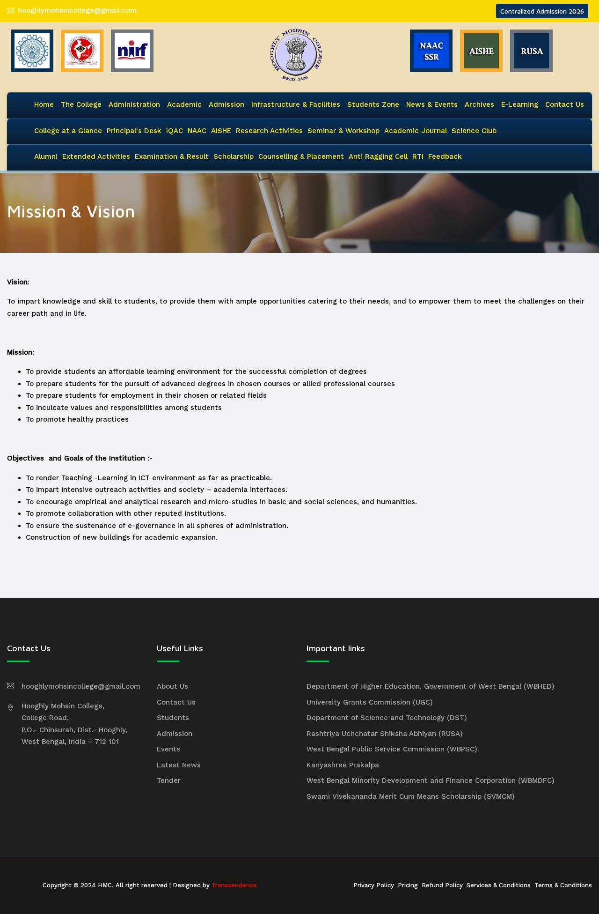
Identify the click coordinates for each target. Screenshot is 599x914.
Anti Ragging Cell (378, 156)
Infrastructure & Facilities (295, 104)
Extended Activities (96, 156)
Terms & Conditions (563, 885)
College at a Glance (68, 130)
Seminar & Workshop (343, 130)
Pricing (408, 885)
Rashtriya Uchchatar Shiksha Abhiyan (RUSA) (385, 733)
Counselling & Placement (301, 156)
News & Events (432, 104)
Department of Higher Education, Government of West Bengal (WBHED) (431, 686)
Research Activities (269, 130)
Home (44, 104)
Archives (479, 104)
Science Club (474, 130)
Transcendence (234, 885)
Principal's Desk (134, 130)
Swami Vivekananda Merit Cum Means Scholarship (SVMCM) (411, 796)
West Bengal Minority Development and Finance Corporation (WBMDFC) (431, 780)
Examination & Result (172, 156)
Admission (226, 104)
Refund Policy (442, 885)
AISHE (221, 130)
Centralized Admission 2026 (542, 11)
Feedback (445, 156)
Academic (184, 104)
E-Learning (519, 104)
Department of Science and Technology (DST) (387, 717)
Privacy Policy (373, 885)
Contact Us (564, 104)
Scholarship (233, 156)
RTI (418, 156)
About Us (172, 686)
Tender (169, 780)
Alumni (46, 156)
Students (173, 717)
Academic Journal (415, 130)
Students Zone (373, 104)
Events (168, 749)
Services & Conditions (499, 885)
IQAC (174, 130)
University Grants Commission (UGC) (370, 702)
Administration (134, 104)
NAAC (197, 130)
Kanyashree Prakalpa (343, 765)
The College (81, 104)
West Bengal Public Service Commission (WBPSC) (392, 749)
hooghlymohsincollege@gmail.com (77, 10)
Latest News (179, 765)
